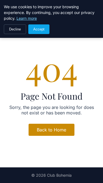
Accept (38, 29)
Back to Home (51, 130)
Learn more (26, 18)
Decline (15, 29)
